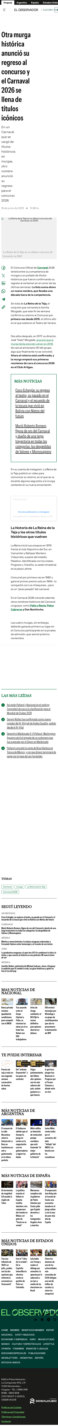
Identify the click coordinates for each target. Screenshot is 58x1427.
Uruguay (8, 2)
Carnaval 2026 (10, 892)
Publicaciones (36, 1353)
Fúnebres (18, 1348)
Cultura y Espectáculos (26, 1344)
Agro (33, 1339)
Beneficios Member (33, 1330)
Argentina (21, 2)
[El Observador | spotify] (42, 1319)
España (39, 1357)
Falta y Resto (38, 605)
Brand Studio (46, 1339)
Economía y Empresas (14, 1339)
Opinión (6, 1348)
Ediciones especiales (13, 1353)
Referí (50, 1330)
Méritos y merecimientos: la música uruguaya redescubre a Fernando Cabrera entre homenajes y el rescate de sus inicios (27, 942)
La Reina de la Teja (36, 886)
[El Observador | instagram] (43, 1314)
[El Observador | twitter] (32, 1314)
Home (4, 1330)
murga (19, 886)
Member (14, 1330)
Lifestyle (48, 1344)
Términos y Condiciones (13, 1416)
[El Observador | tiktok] (55, 1314)
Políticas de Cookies (11, 1407)
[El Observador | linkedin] (35, 1319)
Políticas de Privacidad (12, 1412)
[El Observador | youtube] (49, 1314)
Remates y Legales (37, 1348)
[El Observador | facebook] (37, 1314)
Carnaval (43, 267)
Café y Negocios (25, 1334)
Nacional (7, 1334)
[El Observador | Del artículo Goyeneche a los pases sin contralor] (22, 1066)
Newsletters (9, 1357)
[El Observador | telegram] (48, 1319)
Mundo (5, 1344)
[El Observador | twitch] (55, 1319)
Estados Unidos (10, 1362)
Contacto (6, 1421)
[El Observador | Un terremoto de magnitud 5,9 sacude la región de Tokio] (7, 1186)
